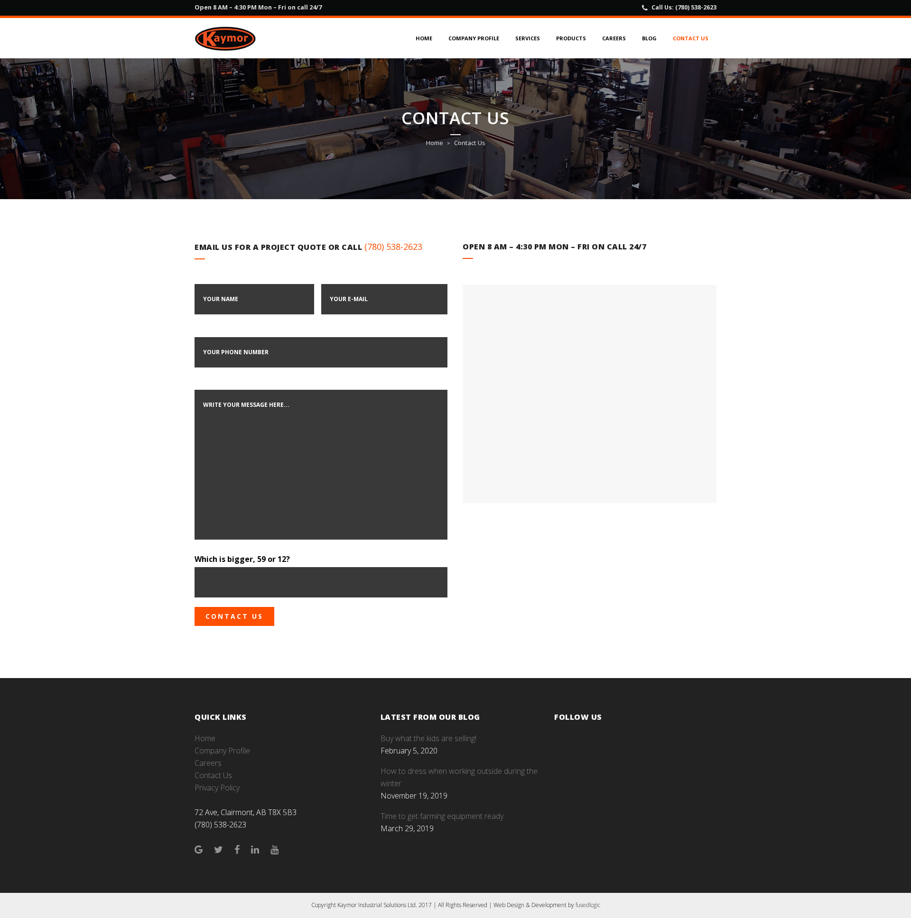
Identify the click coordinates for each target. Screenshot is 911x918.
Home (434, 142)
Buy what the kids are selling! (428, 738)
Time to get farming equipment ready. (443, 816)
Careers (208, 763)
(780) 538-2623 (695, 7)
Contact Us (213, 775)
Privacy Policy (217, 787)
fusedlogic (588, 905)
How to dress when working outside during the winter (459, 777)
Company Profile (222, 750)
